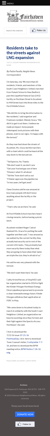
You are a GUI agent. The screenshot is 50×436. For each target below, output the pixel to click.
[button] (4, 3)
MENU (10, 3)
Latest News (31, 361)
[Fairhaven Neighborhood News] (25, 19)
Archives (23, 385)
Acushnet (21, 361)
